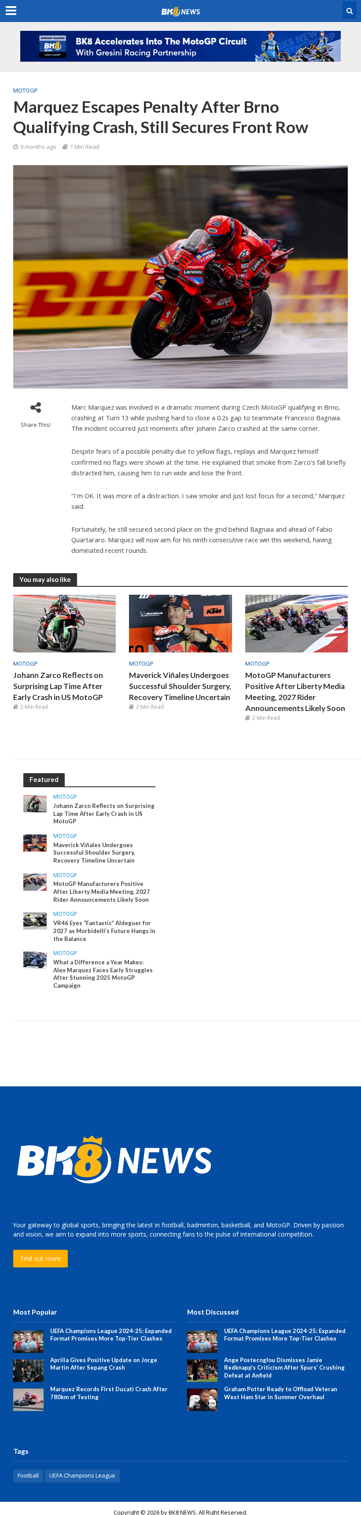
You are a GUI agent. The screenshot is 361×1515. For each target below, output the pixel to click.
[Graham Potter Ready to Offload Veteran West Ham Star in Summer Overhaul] (202, 1399)
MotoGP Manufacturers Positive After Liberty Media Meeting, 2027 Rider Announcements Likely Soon (295, 691)
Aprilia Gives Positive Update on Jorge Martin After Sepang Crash (103, 1363)
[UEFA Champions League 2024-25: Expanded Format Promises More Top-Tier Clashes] (28, 1341)
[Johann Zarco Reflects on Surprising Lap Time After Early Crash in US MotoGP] (64, 623)
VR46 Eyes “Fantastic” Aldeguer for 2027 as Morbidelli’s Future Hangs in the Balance (104, 930)
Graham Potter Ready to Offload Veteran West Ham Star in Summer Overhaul (280, 1392)
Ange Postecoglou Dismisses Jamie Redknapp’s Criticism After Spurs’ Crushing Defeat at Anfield (284, 1367)
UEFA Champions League (82, 1475)
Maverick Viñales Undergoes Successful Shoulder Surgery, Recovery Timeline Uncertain (180, 686)
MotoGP (25, 90)
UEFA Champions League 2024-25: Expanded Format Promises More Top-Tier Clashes (111, 1334)
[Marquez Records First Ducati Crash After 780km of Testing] (28, 1399)
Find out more (40, 1258)
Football (28, 1475)
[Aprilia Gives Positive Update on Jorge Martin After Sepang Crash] (28, 1370)
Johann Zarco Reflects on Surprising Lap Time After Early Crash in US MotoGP (58, 686)
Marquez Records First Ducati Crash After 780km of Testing (109, 1392)
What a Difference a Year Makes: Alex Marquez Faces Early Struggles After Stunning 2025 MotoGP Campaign (103, 974)
